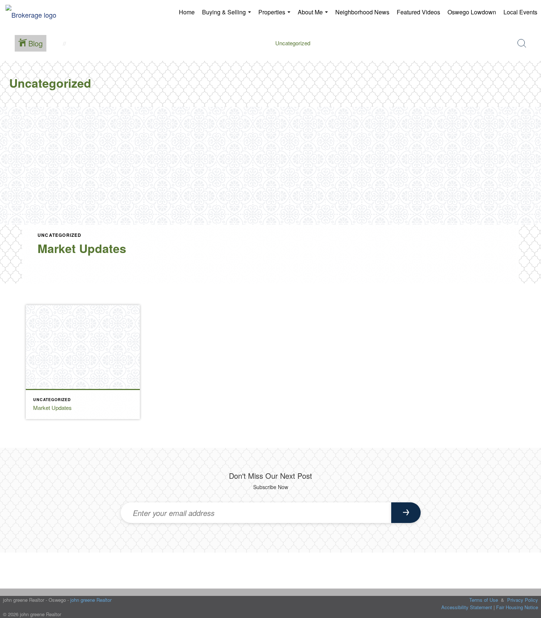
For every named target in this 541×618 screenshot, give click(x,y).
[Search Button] (522, 43)
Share (529, 304)
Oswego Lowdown (472, 12)
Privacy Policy (522, 599)
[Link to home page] (35, 12)
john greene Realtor (91, 599)
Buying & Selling (228, 15)
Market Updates (82, 248)
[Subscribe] (406, 512)
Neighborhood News (362, 12)
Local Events (520, 12)
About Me (314, 15)
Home (187, 12)
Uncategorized (60, 235)
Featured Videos (418, 12)
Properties (275, 15)
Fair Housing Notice (517, 607)
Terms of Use (483, 599)
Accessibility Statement (466, 607)
